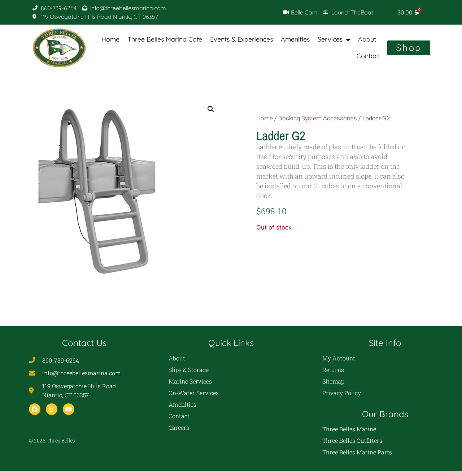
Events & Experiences (241, 39)
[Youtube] (68, 409)
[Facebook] (34, 409)
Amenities (295, 39)
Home (110, 39)
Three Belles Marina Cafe (164, 39)
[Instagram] (51, 409)
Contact (368, 56)
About (367, 39)
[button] (210, 109)
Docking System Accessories (317, 118)
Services (330, 39)
